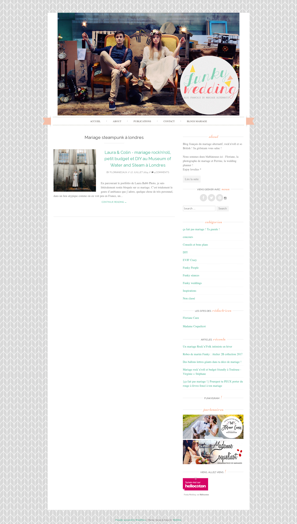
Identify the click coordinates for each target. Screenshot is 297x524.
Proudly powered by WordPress (130, 519)
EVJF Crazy (190, 260)
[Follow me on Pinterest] (219, 197)
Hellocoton (204, 494)
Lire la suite (192, 179)
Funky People (191, 267)
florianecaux (118, 172)
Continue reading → (114, 202)
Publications (142, 121)
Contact (169, 121)
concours (188, 237)
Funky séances (191, 275)
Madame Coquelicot (194, 326)
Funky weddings (192, 283)
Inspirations (189, 291)
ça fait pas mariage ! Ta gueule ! (201, 229)
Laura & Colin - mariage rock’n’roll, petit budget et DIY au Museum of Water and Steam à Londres (137, 159)
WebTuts (177, 519)
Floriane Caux (191, 318)
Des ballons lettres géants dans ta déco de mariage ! (212, 362)
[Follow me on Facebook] (203, 197)
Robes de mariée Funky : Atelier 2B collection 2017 (212, 354)
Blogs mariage (197, 121)
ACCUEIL (95, 121)
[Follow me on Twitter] (211, 197)
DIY (185, 252)
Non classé (189, 298)
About (117, 121)
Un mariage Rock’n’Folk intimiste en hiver (207, 346)
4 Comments (161, 172)
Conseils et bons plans (195, 244)
